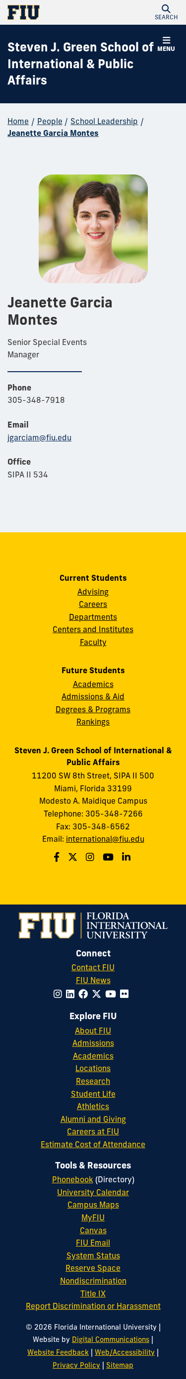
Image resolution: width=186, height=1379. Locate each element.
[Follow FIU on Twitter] (98, 994)
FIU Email (93, 1243)
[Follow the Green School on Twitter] (74, 857)
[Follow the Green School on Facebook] (58, 857)
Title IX (93, 1293)
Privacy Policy (76, 1365)
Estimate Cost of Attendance (93, 1144)
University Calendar (93, 1192)
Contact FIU (93, 967)
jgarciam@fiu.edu (39, 437)
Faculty (93, 642)
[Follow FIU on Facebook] (85, 994)
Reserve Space (93, 1268)
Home (18, 121)
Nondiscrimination (93, 1281)
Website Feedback (58, 1352)
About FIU (93, 1030)
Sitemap (119, 1365)
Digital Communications (110, 1339)
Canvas (93, 1230)
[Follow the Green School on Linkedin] (127, 857)
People (49, 121)
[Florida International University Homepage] (50, 12)
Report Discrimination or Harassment (93, 1306)
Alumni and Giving (93, 1119)
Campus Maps (93, 1204)
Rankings (93, 722)
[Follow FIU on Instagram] (60, 994)
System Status (93, 1255)
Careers (93, 604)
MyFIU (93, 1217)
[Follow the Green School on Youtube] (109, 857)
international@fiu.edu (105, 839)
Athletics (93, 1106)
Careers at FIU (93, 1131)
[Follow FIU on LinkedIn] (72, 994)
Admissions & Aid (93, 696)
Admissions (93, 1043)
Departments (93, 617)
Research (93, 1081)
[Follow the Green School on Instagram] (91, 857)
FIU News (93, 980)
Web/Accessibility (125, 1352)
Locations (93, 1068)
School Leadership (104, 121)
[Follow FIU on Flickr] (126, 994)
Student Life (93, 1094)
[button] (166, 12)
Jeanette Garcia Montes (53, 133)
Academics (93, 684)
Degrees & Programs (93, 709)
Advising (93, 592)
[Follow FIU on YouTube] (112, 994)
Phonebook (72, 1179)
